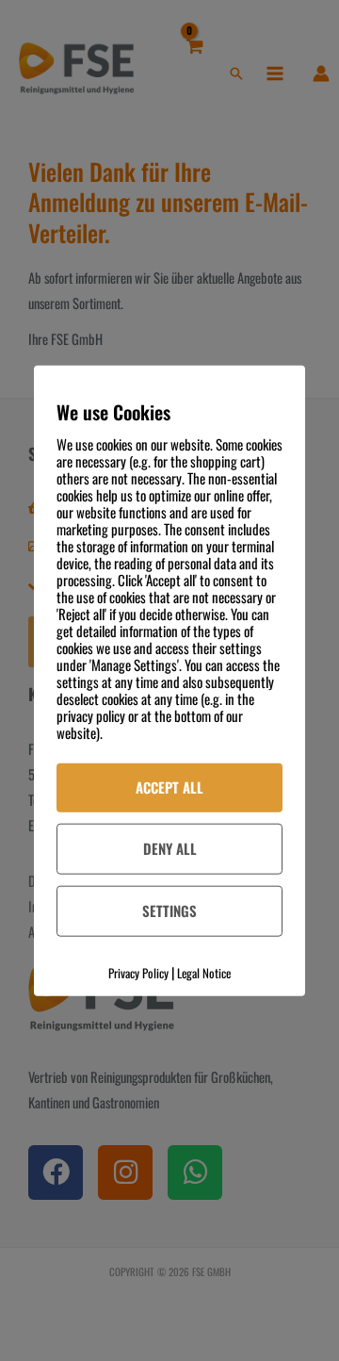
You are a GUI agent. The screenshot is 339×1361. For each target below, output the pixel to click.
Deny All (170, 848)
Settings (169, 909)
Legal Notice (204, 971)
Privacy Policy (138, 971)
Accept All (169, 787)
